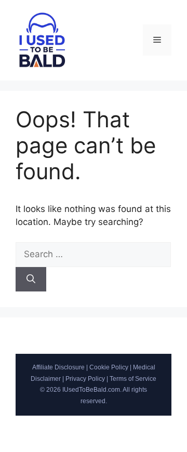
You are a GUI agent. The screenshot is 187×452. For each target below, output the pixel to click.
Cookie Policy (108, 367)
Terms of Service (133, 378)
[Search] (31, 279)
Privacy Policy (85, 378)
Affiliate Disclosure (58, 367)
